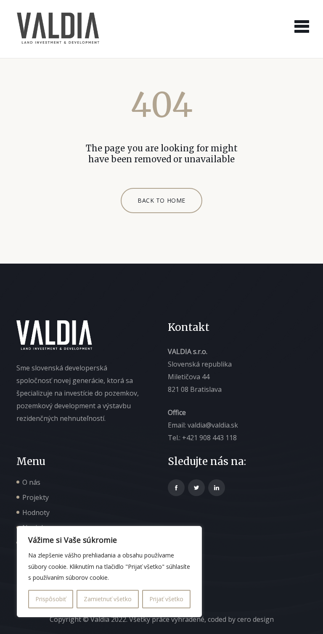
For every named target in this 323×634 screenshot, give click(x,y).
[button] (299, 24)
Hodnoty (36, 512)
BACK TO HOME (161, 200)
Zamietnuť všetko (108, 599)
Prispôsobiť (50, 599)
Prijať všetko (166, 599)
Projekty (35, 497)
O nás (31, 482)
